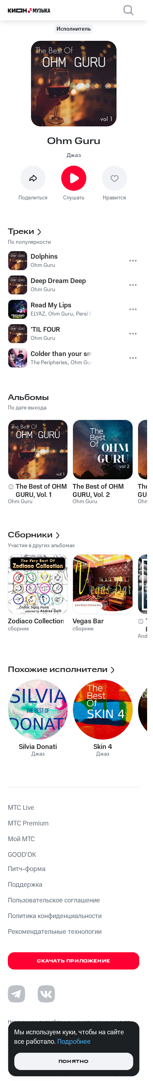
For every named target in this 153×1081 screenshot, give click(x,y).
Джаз (74, 155)
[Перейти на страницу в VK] (46, 993)
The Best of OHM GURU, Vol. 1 (41, 491)
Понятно (73, 1061)
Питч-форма (27, 869)
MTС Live (21, 808)
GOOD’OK (22, 855)
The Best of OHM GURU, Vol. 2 (98, 491)
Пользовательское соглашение (54, 900)
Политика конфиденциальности (55, 916)
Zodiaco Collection (36, 621)
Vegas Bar (88, 621)
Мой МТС (21, 839)
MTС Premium (28, 823)
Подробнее (74, 1041)
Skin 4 (102, 747)
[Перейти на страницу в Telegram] (16, 993)
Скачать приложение (73, 961)
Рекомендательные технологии (55, 932)
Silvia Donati (38, 747)
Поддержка (25, 884)
